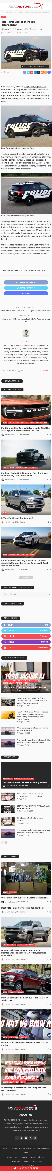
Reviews (19, 683)
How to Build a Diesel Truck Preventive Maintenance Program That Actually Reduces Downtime (23, 953)
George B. (7, 29)
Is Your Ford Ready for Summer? (17, 518)
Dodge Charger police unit (35, 86)
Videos (26, 683)
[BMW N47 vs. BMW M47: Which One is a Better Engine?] (26, 1024)
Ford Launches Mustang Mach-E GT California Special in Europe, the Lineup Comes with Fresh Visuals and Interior (25, 563)
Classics (14, 681)
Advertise (41, 1157)
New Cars (24, 423)
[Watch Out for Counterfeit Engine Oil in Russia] (26, 878)
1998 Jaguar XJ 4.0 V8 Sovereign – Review (24, 687)
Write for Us (16, 1161)
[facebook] (26, 625)
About (9, 1157)
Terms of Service (27, 1165)
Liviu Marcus (9, 522)
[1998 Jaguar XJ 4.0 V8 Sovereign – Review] (26, 677)
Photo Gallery (41, 423)
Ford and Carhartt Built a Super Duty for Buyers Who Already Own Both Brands (24, 474)
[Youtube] (26, 647)
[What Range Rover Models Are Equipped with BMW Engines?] (8, 797)
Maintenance (30, 945)
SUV (17, 1082)
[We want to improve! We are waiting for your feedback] (8, 731)
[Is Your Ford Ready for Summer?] (26, 499)
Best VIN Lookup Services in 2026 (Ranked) (25, 782)
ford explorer (12, 270)
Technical (12, 992)
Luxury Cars (32, 681)
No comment (37, 29)
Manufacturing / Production (26, 468)
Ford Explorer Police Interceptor (33, 270)
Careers (24, 1157)
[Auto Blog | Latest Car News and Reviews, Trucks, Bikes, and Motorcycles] (22, 1107)
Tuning (5, 468)
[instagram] (26, 642)
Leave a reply (11, 381)
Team (16, 1157)
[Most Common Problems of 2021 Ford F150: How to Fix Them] (26, 979)
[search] (48, 6)
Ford (3, 17)
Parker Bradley (10, 435)
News (32, 423)
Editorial (32, 1157)
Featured (22, 681)
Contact (27, 1161)
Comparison (7, 779)
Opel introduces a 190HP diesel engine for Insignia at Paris (26, 311)
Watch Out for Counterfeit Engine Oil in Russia (24, 898)
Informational (19, 779)
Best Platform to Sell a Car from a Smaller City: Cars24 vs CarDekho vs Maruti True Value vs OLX (32, 700)
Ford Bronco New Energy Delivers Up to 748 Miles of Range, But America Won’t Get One (25, 429)
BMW (5, 1037)
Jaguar (6, 681)
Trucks (6, 945)
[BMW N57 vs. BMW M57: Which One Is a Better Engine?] (8, 809)
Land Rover (7, 1080)
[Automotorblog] (26, 6)
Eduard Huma (10, 902)
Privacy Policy (37, 1161)
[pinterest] (26, 636)
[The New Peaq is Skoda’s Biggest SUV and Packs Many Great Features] (8, 743)
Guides (13, 945)
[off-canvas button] (3, 6)
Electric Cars (14, 423)
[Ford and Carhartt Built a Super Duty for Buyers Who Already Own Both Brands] (26, 455)
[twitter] (26, 630)
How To (20, 945)
